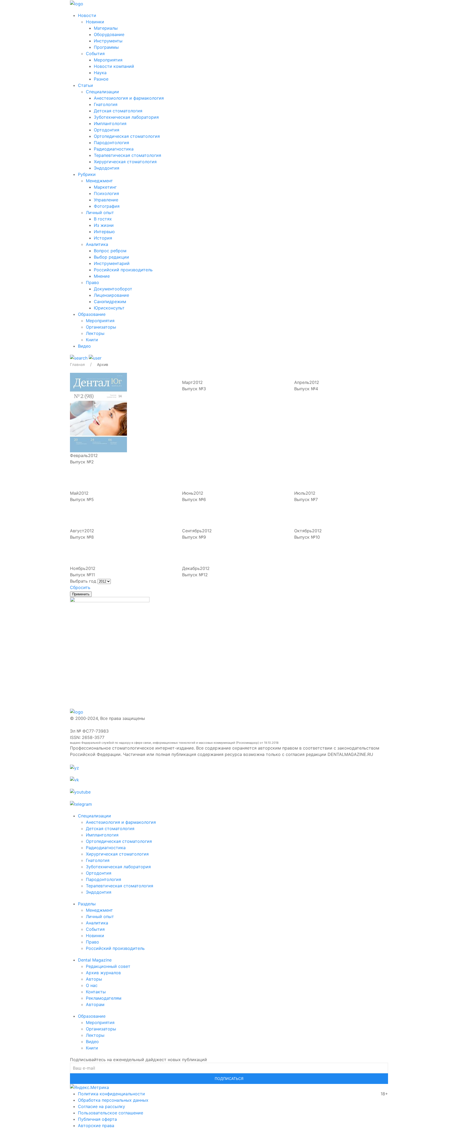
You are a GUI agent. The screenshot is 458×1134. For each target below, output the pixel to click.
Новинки (95, 21)
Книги (92, 339)
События (95, 53)
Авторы (94, 979)
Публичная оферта (97, 1119)
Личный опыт (100, 212)
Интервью (104, 231)
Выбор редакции (111, 257)
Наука (100, 72)
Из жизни (104, 225)
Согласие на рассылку (101, 1106)
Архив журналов (103, 972)
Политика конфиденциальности (111, 1093)
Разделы (87, 903)
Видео (84, 346)
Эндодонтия (106, 168)
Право (92, 282)
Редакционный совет (108, 966)
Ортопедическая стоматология (127, 136)
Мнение (102, 276)
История (103, 238)
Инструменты (108, 40)
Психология (106, 193)
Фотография (107, 206)
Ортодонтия (106, 129)
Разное (101, 79)
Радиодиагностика (114, 149)
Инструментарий (112, 263)
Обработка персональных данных (113, 1100)
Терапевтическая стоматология (127, 155)
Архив (102, 364)
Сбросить (80, 587)
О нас (92, 985)
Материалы (106, 28)
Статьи (85, 85)
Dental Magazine (95, 960)
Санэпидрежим (110, 301)
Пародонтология (111, 142)
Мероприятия (108, 60)
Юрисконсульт (109, 308)
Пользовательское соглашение (110, 1112)
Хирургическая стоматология (125, 161)
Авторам (95, 1004)
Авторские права (96, 1125)
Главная (77, 364)
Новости (87, 15)
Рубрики (87, 174)
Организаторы (101, 327)
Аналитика (97, 244)
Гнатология (105, 104)
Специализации (102, 91)
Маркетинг (105, 187)
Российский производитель (123, 269)
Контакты (96, 991)
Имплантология (110, 123)
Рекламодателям (103, 998)
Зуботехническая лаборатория (126, 117)
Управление (106, 199)
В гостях (103, 219)
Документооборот (113, 288)
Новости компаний (114, 66)
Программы (106, 47)
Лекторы (95, 333)
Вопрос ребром (110, 250)
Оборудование (109, 34)
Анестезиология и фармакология (129, 98)
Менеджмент (99, 180)
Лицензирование (111, 295)
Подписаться (229, 1078)
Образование (91, 314)
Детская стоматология (118, 110)
